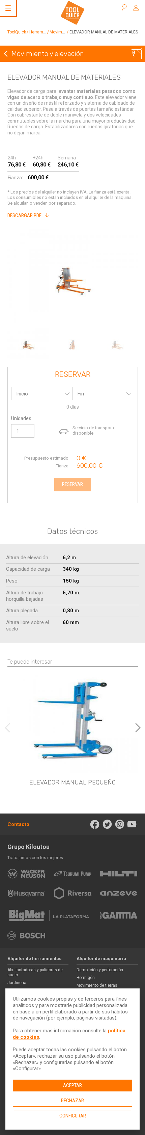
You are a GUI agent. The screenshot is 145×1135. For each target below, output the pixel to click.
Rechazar (72, 1101)
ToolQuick (16, 32)
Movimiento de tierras (97, 985)
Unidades (21, 418)
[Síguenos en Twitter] (107, 824)
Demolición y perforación (100, 970)
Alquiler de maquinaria (101, 958)
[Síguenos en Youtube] (132, 824)
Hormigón (86, 977)
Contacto (18, 824)
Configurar (72, 1116)
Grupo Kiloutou (28, 846)
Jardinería (16, 982)
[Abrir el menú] (8, 8)
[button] (138, 728)
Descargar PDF (24, 215)
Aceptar (72, 1085)
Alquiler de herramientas (34, 958)
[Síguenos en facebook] (95, 824)
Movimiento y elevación (47, 54)
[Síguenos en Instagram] (119, 824)
